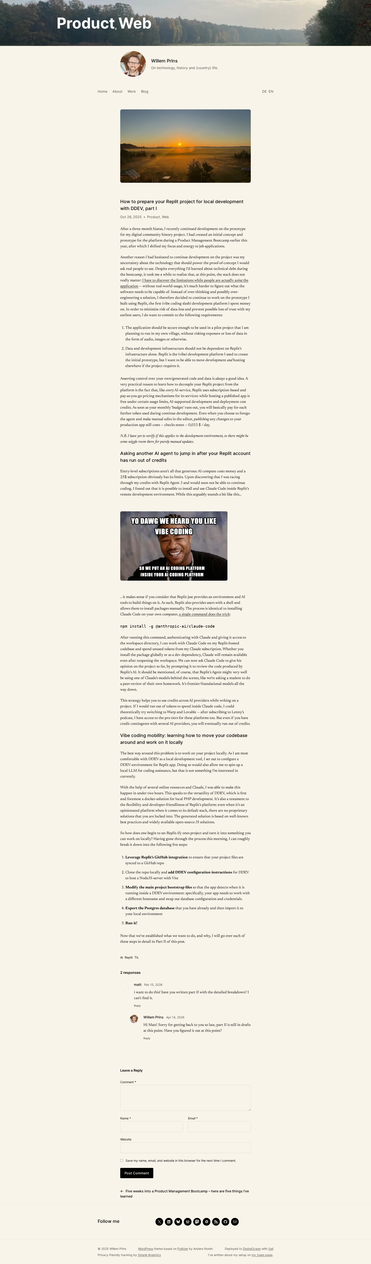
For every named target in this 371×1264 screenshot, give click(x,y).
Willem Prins (164, 60)
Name (125, 1118)
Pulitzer (183, 1248)
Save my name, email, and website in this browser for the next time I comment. (181, 1160)
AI (121, 957)
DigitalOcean (252, 1248)
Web (135, 23)
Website (125, 1139)
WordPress (145, 1248)
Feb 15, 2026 (153, 984)
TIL (136, 957)
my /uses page (262, 1255)
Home (102, 91)
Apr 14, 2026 (175, 1017)
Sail (270, 1248)
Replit (129, 957)
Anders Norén (203, 1248)
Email (193, 1118)
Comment (128, 1082)
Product (86, 23)
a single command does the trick (204, 614)
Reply (137, 1005)
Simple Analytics (149, 1255)
